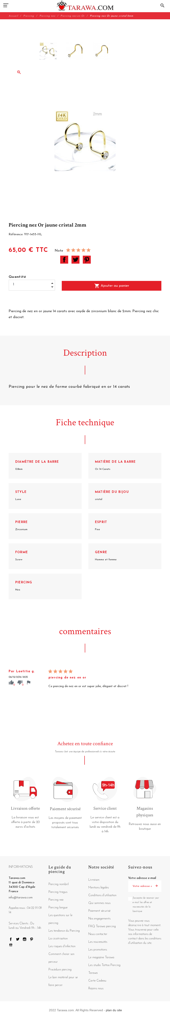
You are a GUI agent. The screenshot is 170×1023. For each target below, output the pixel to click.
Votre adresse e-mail (142, 878)
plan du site (114, 1010)
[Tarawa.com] (85, 5)
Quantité (17, 277)
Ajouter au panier (111, 285)
